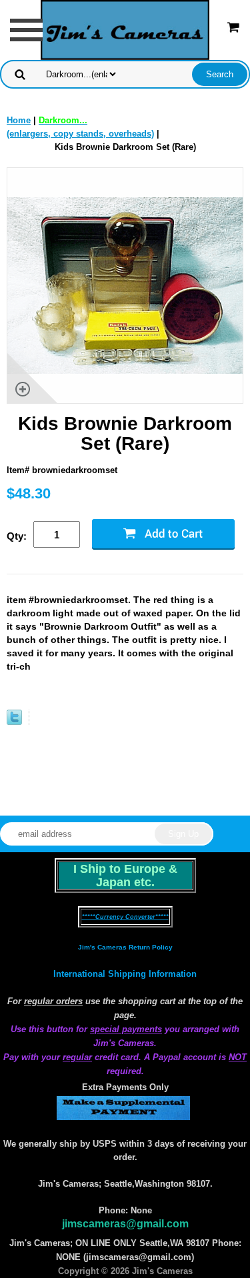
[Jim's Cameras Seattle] (125, 29)
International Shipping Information (125, 974)
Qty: (17, 536)
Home (19, 120)
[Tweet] (14, 722)
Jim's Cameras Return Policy (125, 947)
